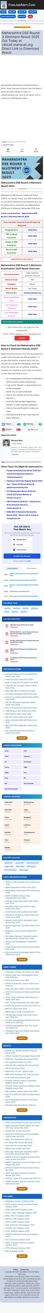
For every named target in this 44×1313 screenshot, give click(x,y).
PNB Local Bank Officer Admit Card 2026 (22, 989)
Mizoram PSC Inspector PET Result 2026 (22, 1065)
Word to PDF (8, 863)
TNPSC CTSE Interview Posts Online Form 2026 (23, 574)
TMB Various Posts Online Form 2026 (20, 711)
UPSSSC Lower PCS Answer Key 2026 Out (23, 1178)
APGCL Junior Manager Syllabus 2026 (21, 1213)
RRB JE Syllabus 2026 (14, 1251)
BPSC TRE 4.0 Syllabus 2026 (17, 1216)
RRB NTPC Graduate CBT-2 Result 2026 (21, 1074)
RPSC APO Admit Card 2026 (17, 980)
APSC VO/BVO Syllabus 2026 (17, 1231)
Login (30, 16)
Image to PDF (9, 866)
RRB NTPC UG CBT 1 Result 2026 (19, 1071)
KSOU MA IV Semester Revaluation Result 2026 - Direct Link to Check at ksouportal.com (22, 515)
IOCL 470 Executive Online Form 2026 (21, 708)
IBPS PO (25, 608)
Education (22, 16)
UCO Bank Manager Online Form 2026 (21, 694)
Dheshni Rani (8, 145)
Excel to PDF (20, 863)
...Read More (15, 454)
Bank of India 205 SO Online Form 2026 (21, 683)
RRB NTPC (24, 612)
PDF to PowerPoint (10, 870)
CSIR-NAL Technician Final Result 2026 (21, 1059)
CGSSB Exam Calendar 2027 (19, 591)
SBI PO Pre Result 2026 (15, 1068)
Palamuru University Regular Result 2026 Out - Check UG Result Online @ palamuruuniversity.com (24, 484)
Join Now (22, 338)
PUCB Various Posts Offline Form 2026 (21, 912)
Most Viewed (31, 568)
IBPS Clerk (34, 608)
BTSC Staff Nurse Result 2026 (17, 1078)
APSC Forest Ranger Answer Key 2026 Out (23, 1123)
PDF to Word (20, 866)
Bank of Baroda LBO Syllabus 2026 (19, 1225)
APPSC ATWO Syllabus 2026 (17, 1219)
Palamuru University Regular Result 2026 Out (23, 586)
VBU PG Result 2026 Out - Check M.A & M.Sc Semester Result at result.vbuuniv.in (23, 505)
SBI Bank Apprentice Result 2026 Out (20, 1105)
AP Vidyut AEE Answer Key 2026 (18, 1142)
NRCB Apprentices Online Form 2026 (20, 887)
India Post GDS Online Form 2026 (19, 679)
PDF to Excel (31, 866)
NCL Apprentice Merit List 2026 (18, 1062)
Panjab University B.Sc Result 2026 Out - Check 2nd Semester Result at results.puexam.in (24, 474)
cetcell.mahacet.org (32, 293)
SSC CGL (7, 608)
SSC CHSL (16, 608)
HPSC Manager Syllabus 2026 (17, 1248)
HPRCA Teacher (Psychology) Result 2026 (22, 1056)
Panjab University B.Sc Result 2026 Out (23, 580)
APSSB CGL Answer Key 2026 (17, 1131)
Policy (15, 1270)
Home (3, 12)
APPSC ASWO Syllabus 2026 (17, 1222)
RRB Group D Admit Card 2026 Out (19, 1012)
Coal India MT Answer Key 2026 (18, 1146)
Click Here (32, 299)
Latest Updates (12, 568)
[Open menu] (12, 12)
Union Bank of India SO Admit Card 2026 (23, 596)
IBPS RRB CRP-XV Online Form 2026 (20, 691)
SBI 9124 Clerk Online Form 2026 (19, 717)
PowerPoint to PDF (32, 863)
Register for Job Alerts (22, 259)
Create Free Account (22, 556)
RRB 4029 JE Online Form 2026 (18, 714)
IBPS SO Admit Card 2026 (16, 1009)
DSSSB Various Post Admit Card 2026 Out (22, 1006)
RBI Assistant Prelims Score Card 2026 (21, 1091)
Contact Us (24, 1270)
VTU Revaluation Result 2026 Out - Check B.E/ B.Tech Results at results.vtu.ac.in (22, 494)
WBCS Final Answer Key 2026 (17, 1149)
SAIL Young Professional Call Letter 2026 (22, 1003)
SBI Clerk (15, 612)
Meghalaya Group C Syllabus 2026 (19, 1201)
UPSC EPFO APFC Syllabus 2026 (19, 1210)
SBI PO (7, 612)
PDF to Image (24, 870)
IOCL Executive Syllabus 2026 (17, 1240)
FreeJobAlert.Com (21, 5)
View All (22, 738)
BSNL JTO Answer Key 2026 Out (18, 1139)
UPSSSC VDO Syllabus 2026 (17, 1228)
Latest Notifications (8, 16)
